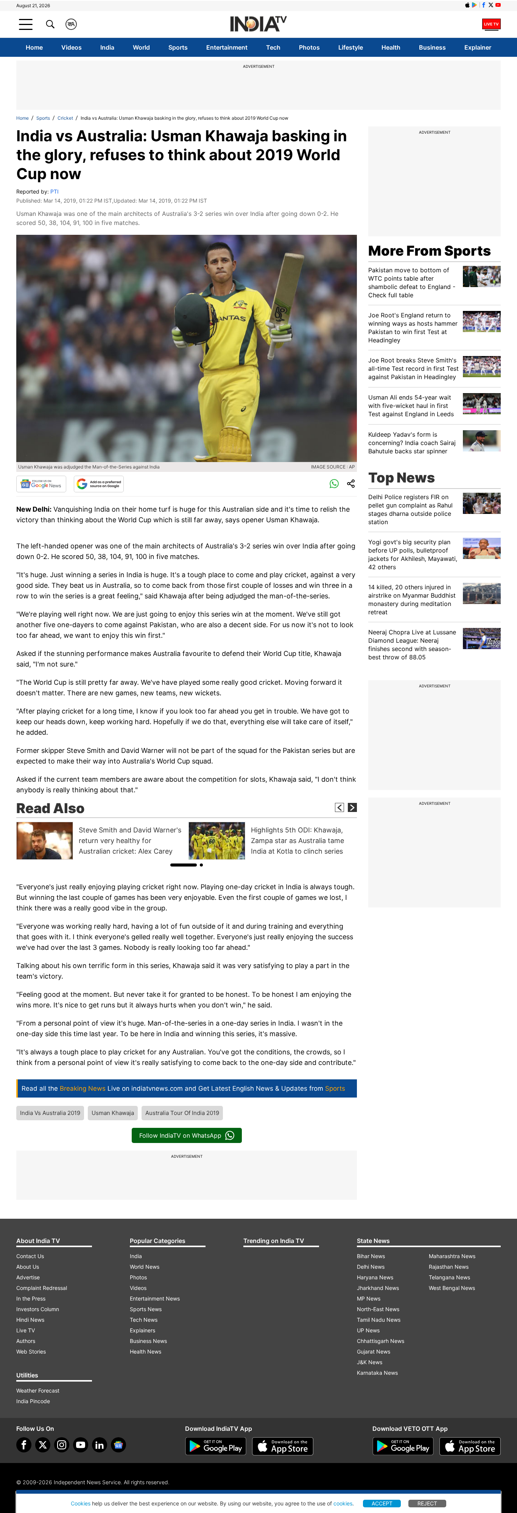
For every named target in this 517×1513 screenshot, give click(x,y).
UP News (368, 1330)
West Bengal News (452, 1288)
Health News (145, 1351)
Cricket (65, 118)
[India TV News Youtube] (498, 5)
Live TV (25, 1330)
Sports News (146, 1309)
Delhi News (371, 1266)
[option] (100, 841)
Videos (71, 47)
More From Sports (429, 250)
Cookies (80, 1503)
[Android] (474, 5)
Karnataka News (377, 1372)
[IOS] (467, 5)
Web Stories (31, 1351)
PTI (54, 191)
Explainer (477, 47)
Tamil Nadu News (378, 1319)
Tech (273, 47)
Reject (427, 1503)
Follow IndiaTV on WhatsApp (180, 1135)
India (107, 47)
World (141, 47)
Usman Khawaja (113, 1112)
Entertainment (227, 47)
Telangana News (449, 1277)
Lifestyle (350, 47)
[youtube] (80, 1444)
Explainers (142, 1330)
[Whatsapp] (334, 484)
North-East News (378, 1309)
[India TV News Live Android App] (215, 1446)
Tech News (143, 1319)
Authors (25, 1341)
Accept (382, 1503)
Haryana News (375, 1277)
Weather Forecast (37, 1390)
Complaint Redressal (41, 1288)
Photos (309, 47)
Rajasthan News (449, 1266)
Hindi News (30, 1319)
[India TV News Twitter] (491, 5)
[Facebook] (23, 1444)
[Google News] (41, 484)
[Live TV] (491, 24)
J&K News (369, 1362)
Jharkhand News (378, 1288)
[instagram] (61, 1444)
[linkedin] (99, 1444)
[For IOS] (470, 1446)
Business (432, 47)
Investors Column (37, 1309)
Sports (178, 47)
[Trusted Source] (99, 484)
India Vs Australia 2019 (50, 1112)
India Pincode (33, 1401)
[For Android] (403, 1446)
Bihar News (371, 1256)
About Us (27, 1266)
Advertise (28, 1277)
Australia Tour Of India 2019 (182, 1112)
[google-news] (118, 1444)
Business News (148, 1341)
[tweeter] (42, 1444)
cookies (342, 1503)
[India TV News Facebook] (483, 5)
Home (34, 47)
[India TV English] (258, 24)
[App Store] (282, 1446)
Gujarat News (373, 1351)
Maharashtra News (452, 1256)
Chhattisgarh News (380, 1341)
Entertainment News (155, 1298)
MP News (368, 1298)
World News (144, 1266)
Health (391, 47)
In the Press (30, 1298)
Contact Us (30, 1256)
